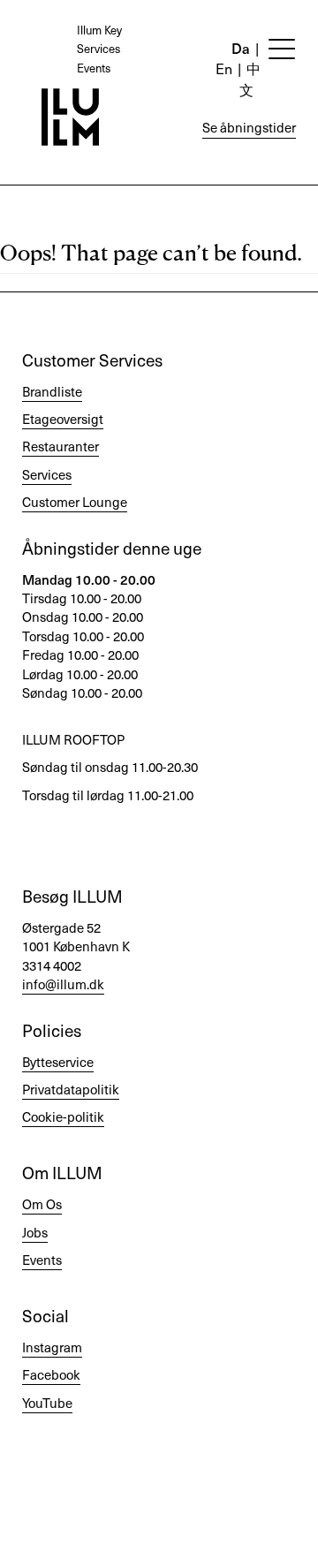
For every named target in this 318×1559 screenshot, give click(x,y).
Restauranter (60, 446)
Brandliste (52, 391)
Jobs (35, 1232)
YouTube (47, 1402)
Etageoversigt (62, 418)
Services (98, 48)
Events (93, 67)
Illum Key (99, 29)
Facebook (51, 1374)
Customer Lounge (74, 501)
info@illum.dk (63, 984)
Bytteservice (58, 1061)
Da (240, 47)
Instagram (52, 1347)
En (224, 68)
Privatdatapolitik (70, 1089)
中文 (250, 78)
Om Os (42, 1204)
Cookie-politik (63, 1116)
